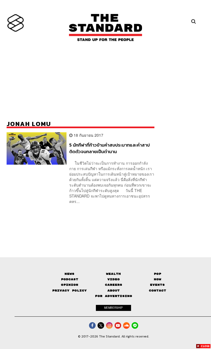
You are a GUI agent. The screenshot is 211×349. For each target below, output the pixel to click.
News (69, 273)
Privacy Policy (69, 290)
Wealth (113, 273)
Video (113, 279)
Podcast (69, 279)
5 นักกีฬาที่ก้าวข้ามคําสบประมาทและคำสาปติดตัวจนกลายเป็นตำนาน (109, 148)
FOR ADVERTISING (113, 295)
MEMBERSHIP (113, 308)
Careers (113, 284)
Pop (157, 273)
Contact (157, 290)
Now (157, 279)
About (113, 290)
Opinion (69, 284)
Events (157, 284)
